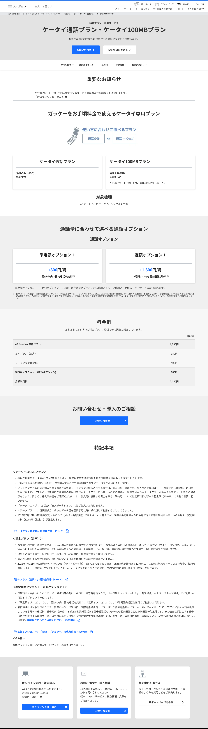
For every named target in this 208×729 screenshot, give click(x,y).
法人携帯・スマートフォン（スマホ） (46, 14)
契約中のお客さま (118, 50)
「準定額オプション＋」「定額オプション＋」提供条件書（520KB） (50, 631)
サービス (26, 14)
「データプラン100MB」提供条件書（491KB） (39, 531)
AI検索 (186, 4)
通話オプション (86, 64)
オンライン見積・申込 (44, 707)
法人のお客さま (44, 6)
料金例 (105, 64)
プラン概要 (66, 64)
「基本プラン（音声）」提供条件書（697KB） (38, 579)
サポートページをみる (161, 702)
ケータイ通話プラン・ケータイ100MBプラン (97, 14)
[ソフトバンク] (17, 6)
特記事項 (120, 64)
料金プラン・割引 (70, 14)
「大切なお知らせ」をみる (49, 96)
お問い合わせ (84, 50)
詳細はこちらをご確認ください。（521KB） (51, 620)
